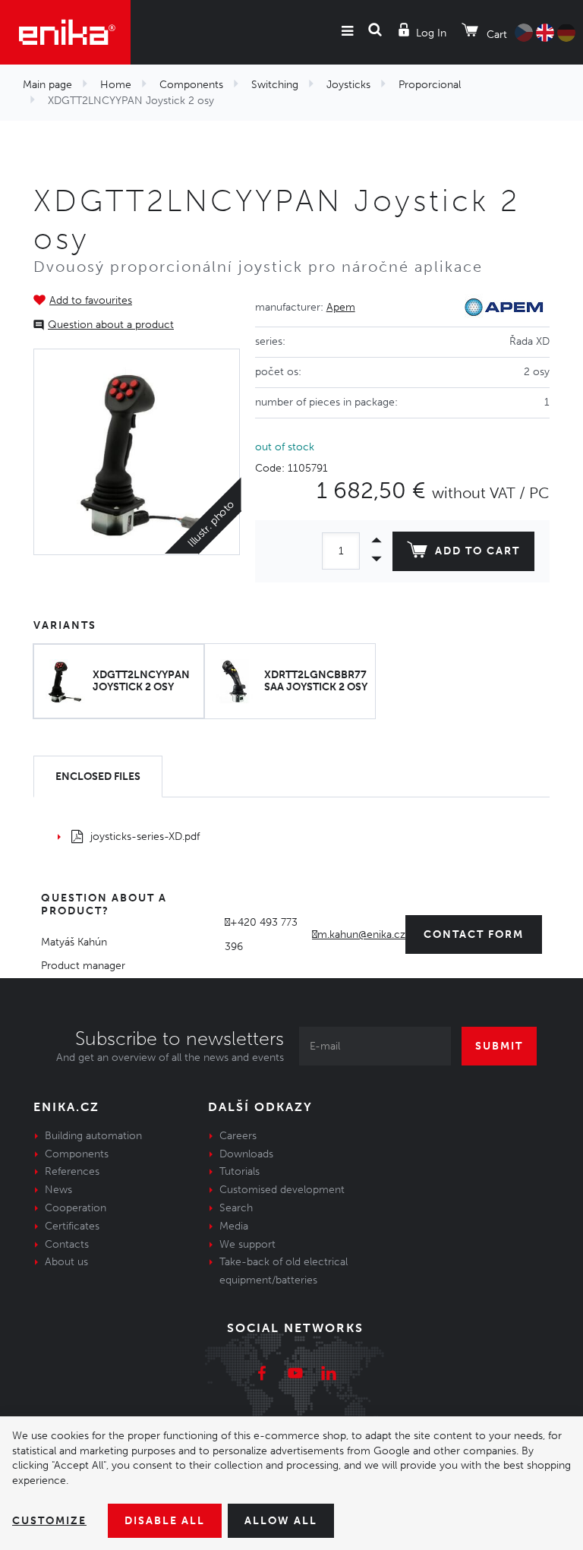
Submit (499, 1046)
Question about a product (111, 324)
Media (233, 1226)
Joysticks (348, 84)
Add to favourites (90, 300)
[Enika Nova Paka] (65, 32)
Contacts (67, 1244)
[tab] (97, 776)
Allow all (280, 1520)
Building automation (93, 1135)
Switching (274, 84)
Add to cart (477, 551)
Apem (340, 307)
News (58, 1189)
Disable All (164, 1520)
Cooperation (75, 1207)
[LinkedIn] (328, 1375)
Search (236, 1207)
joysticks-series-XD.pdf (145, 836)
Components (191, 84)
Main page (47, 84)
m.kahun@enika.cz (361, 934)
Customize (49, 1520)
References (72, 1171)
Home (115, 84)
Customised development (282, 1189)
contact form (474, 934)
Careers (238, 1135)
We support (247, 1244)
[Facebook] (261, 1375)
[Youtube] (295, 1375)
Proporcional (430, 84)
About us (66, 1261)
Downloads (246, 1154)
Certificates (72, 1226)
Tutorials (239, 1171)
